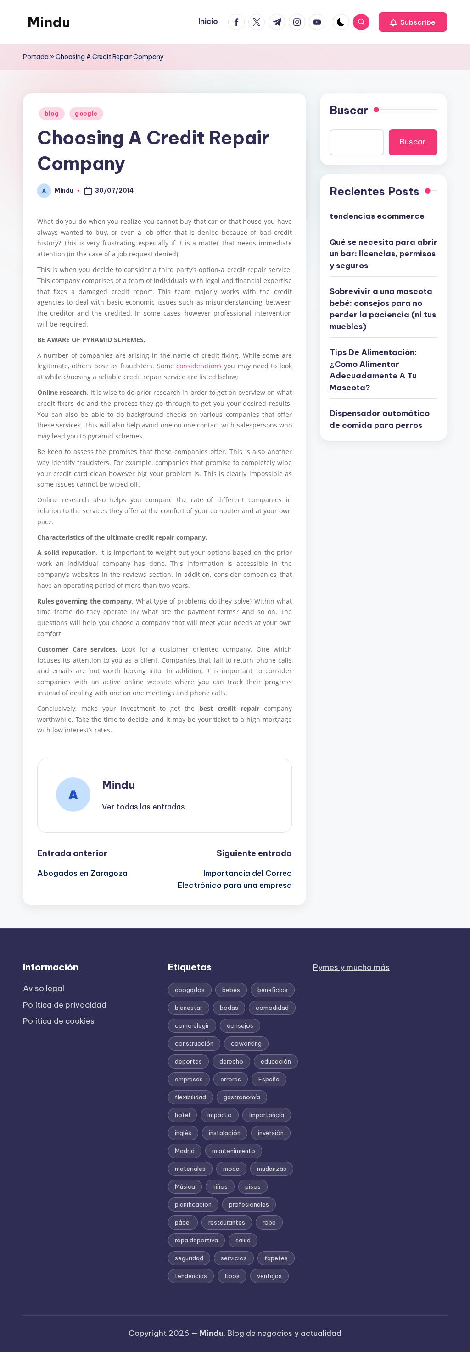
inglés (183, 1132)
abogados (190, 989)
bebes (231, 989)
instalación (225, 1132)
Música (185, 1186)
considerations (199, 365)
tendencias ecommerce (377, 216)
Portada (36, 57)
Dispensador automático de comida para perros (380, 419)
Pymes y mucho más (351, 967)
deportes (188, 1061)
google (86, 113)
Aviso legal (43, 988)
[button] (413, 22)
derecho (231, 1061)
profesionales (249, 1204)
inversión (271, 1132)
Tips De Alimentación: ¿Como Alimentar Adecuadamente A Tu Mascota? (373, 370)
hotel (182, 1115)
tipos (232, 1276)
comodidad (272, 1007)
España (269, 1079)
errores (230, 1079)
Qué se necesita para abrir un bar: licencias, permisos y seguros (383, 254)
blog (52, 113)
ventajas (269, 1276)
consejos (240, 1025)
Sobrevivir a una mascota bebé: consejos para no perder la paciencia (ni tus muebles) (383, 309)
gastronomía (242, 1097)
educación (276, 1061)
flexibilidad (190, 1097)
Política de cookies (59, 1021)
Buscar (349, 110)
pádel (183, 1222)
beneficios (272, 989)
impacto (219, 1115)
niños (220, 1186)
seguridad (189, 1258)
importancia (266, 1115)
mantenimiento (233, 1150)
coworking (246, 1043)
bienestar (188, 1007)
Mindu (49, 22)
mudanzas (271, 1168)
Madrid (185, 1150)
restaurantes (226, 1222)
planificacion (193, 1204)
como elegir (192, 1025)
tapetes (276, 1258)
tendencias (191, 1276)
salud (243, 1240)
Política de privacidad (64, 1005)
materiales (190, 1168)
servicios (234, 1258)
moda (231, 1168)
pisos (253, 1186)
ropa (269, 1222)
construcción (194, 1043)
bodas (229, 1007)
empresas (189, 1079)
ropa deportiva (196, 1240)
